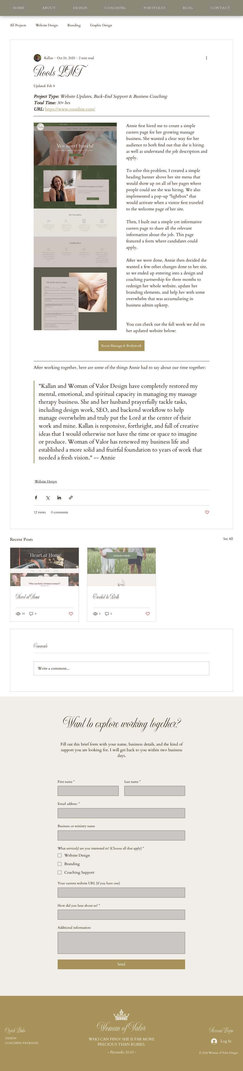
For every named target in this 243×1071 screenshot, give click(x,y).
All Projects (18, 25)
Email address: (69, 804)
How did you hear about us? (79, 905)
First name (66, 781)
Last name (132, 781)
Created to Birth (106, 597)
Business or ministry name (76, 826)
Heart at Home (28, 597)
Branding (74, 25)
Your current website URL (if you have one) (89, 883)
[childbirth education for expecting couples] (121, 567)
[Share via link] (71, 497)
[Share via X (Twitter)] (47, 497)
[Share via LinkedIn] (59, 497)
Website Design (47, 25)
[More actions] (206, 58)
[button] (115, 8)
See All (228, 539)
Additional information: (74, 927)
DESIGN (10, 1038)
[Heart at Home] (44, 567)
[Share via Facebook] (36, 497)
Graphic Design (101, 25)
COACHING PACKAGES (21, 1043)
